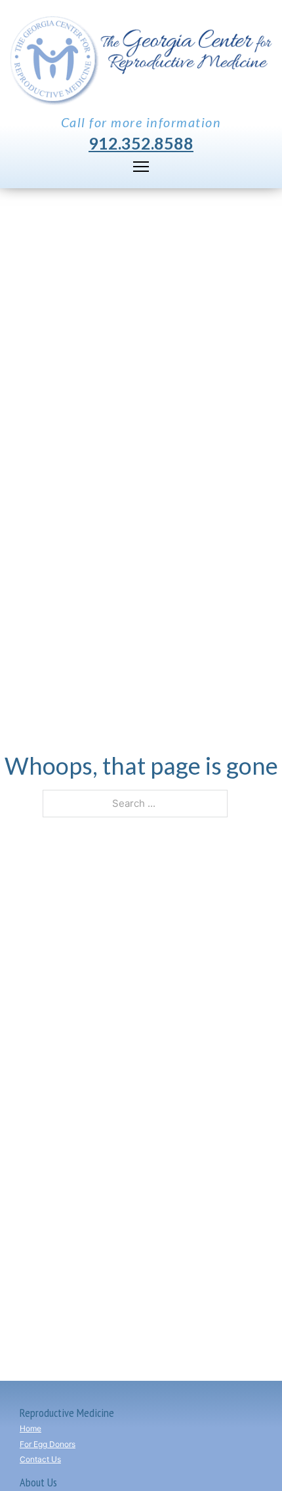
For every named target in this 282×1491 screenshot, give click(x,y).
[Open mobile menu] (141, 166)
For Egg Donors (47, 1444)
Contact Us (40, 1459)
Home (30, 1428)
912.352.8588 (141, 143)
